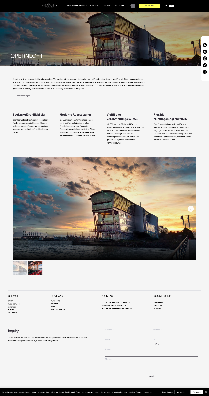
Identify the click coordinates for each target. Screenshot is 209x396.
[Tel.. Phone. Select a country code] (157, 344)
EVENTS (11, 310)
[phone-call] (205, 45)
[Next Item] (191, 209)
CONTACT (54, 304)
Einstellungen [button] (167, 392)
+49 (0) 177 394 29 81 (118, 305)
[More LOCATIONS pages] (125, 6)
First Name (110, 330)
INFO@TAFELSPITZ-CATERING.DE (119, 308)
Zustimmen (197, 392)
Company (108, 349)
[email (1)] (205, 52)
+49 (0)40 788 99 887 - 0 (121, 302)
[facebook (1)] (205, 72)
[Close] (206, 392)
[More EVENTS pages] (111, 6)
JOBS (53, 307)
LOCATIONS (12, 313)
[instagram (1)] (205, 65)
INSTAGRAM (158, 302)
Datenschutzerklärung (144, 392)
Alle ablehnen (182, 392)
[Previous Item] (18, 209)
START (10, 301)
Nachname (158, 330)
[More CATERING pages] (99, 6)
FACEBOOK (158, 305)
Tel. (155, 339)
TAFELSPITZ (55, 301)
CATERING (12, 307)
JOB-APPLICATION (58, 310)
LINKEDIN (157, 308)
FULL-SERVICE (13, 304)
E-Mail (108, 339)
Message (109, 359)
